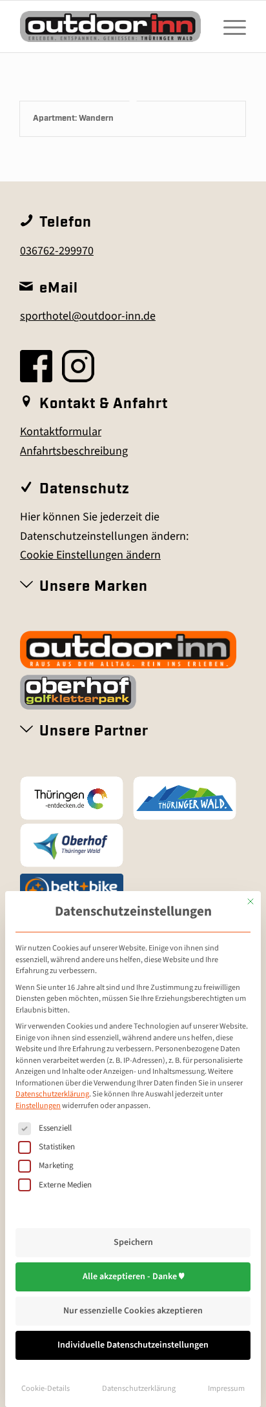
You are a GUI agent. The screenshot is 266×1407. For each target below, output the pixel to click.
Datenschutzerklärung (52, 1094)
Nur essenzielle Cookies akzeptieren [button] (133, 1310)
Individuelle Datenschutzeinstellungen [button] (133, 1345)
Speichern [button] (133, 1242)
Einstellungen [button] (38, 1105)
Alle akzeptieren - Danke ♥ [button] (133, 1276)
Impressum (226, 1388)
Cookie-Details (45, 1388)
